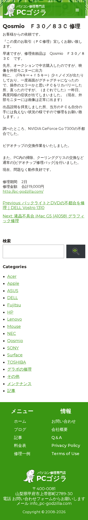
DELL (12, 297)
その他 (13, 376)
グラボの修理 (19, 369)
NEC (11, 333)
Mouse (14, 326)
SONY (13, 348)
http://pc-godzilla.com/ (23, 191)
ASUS (12, 290)
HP (10, 312)
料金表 (20, 445)
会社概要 (59, 429)
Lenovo (14, 319)
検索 (7, 241)
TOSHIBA (16, 362)
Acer (11, 276)
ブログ (20, 429)
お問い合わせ (63, 421)
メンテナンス (19, 383)
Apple (13, 283)
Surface (15, 355)
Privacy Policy (65, 445)
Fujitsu (14, 305)
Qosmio (15, 340)
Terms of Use (65, 453)
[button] (77, 10)
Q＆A (56, 437)
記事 (11, 390)
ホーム (20, 421)
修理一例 (22, 453)
